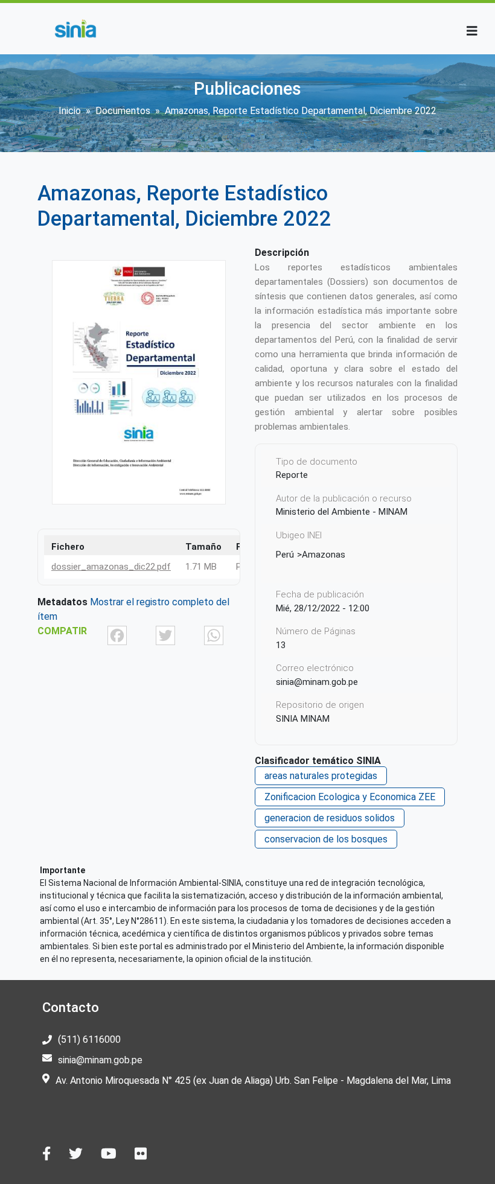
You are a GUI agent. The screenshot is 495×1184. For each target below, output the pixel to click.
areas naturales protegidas (320, 775)
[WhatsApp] (214, 634)
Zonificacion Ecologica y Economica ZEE (349, 797)
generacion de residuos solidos (329, 818)
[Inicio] (75, 28)
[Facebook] (117, 634)
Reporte (292, 474)
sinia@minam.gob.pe (100, 1060)
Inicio (70, 110)
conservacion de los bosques (326, 839)
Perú (285, 554)
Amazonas (323, 554)
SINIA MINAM (303, 718)
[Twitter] (165, 634)
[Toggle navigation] (472, 31)
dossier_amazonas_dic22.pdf (111, 566)
